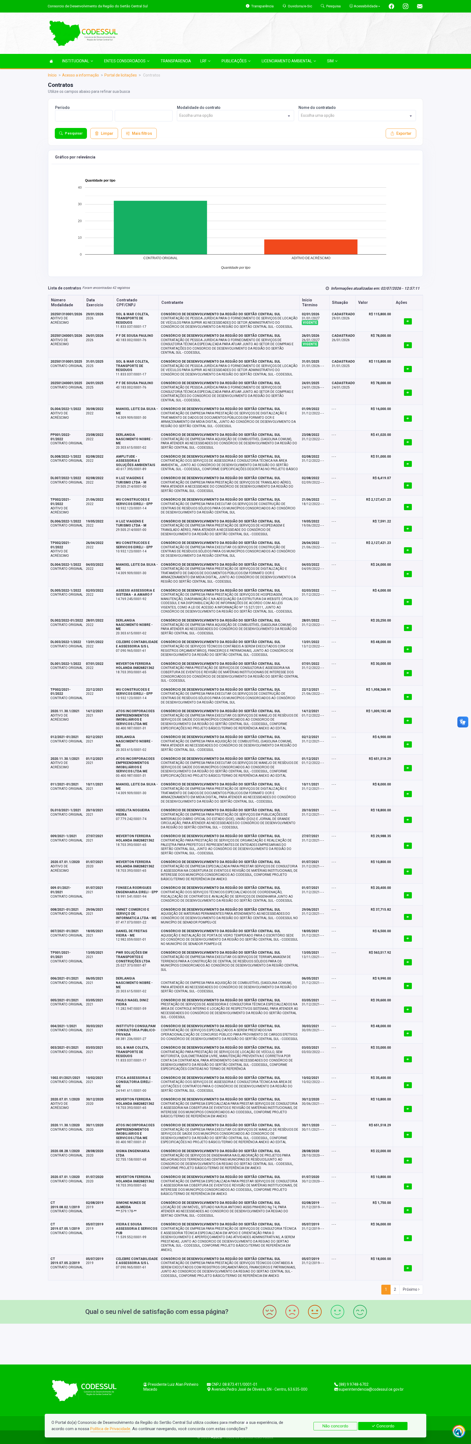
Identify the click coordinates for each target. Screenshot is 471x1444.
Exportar (404, 133)
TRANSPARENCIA (176, 61)
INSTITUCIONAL (75, 61)
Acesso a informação (80, 75)
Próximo (410, 1289)
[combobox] (235, 115)
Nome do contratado (317, 107)
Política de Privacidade (110, 1428)
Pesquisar (74, 133)
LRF (203, 61)
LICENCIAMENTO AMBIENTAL (287, 61)
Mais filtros (142, 133)
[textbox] (235, 115)
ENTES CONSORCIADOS (125, 61)
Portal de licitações (120, 75)
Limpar (107, 133)
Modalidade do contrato (199, 107)
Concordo (384, 1426)
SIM (330, 61)
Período (62, 107)
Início (52, 75)
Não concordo (335, 1426)
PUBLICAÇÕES (234, 61)
